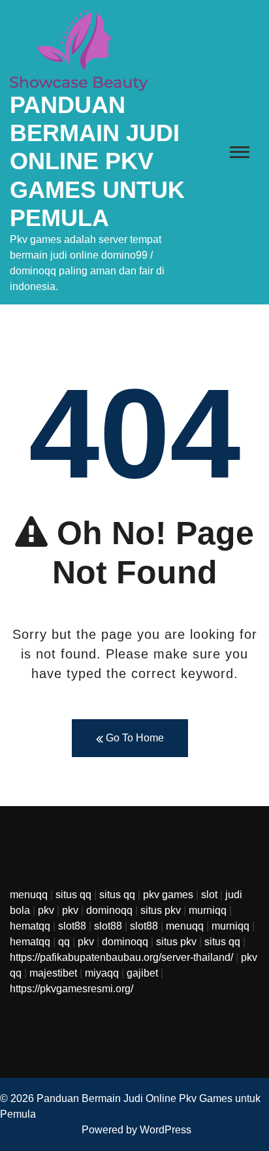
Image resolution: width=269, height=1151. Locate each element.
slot (209, 894)
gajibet (142, 973)
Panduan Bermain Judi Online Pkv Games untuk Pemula (97, 161)
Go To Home (133, 737)
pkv (46, 910)
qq (64, 941)
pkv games (168, 894)
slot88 (72, 926)
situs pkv (160, 910)
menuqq (29, 894)
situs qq (73, 894)
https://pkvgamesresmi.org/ (71, 988)
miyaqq (102, 973)
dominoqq (109, 910)
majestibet (53, 973)
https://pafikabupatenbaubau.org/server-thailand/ (121, 957)
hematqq (30, 926)
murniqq (208, 910)
